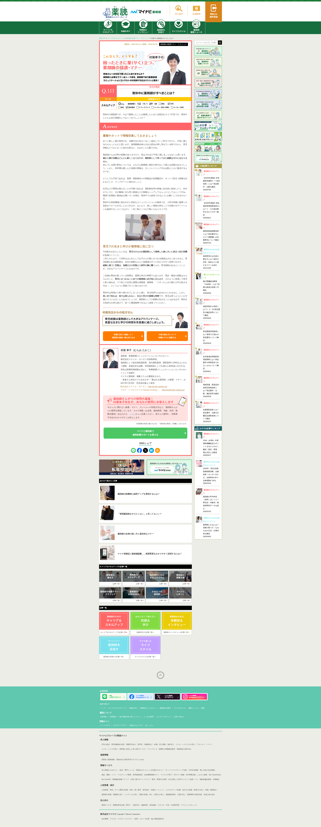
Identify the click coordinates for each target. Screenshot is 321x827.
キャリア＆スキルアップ (117, 708)
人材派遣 (105, 790)
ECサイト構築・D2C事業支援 (185, 775)
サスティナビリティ (125, 819)
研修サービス (106, 805)
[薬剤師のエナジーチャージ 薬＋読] (115, 12)
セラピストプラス (119, 725)
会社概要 (105, 819)
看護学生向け (131, 744)
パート (209, 744)
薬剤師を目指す (165, 708)
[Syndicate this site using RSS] (157, 450)
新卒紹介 (146, 790)
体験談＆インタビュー (148, 708)
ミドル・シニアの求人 (110, 749)
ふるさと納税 (202, 775)
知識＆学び (133, 708)
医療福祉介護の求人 (184, 749)
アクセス (113, 819)
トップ (102, 708)
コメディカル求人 (131, 794)
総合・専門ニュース (127, 770)
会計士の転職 (187, 790)
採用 (136, 819)
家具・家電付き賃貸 (159, 779)
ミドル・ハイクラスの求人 (185, 744)
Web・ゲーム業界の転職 (119, 790)
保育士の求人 (159, 794)
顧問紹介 (213, 790)
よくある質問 (148, 717)
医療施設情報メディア (120, 779)
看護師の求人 (118, 794)
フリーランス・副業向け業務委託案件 (161, 749)
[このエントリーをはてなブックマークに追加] (151, 450)
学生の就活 (106, 744)
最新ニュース (193, 708)
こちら (132, 414)
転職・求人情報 (160, 744)
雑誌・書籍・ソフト (109, 775)
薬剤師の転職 (106, 794)
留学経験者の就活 (118, 744)
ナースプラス (105, 725)
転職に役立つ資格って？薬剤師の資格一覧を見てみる (123, 336)
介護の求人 (181, 794)
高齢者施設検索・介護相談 (209, 779)
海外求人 (170, 744)
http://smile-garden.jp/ (157, 386)
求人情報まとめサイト (110, 770)
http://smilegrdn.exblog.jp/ (173, 390)
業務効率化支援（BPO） (122, 805)
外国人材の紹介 (209, 794)
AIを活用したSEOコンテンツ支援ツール (183, 779)
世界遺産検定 (138, 775)
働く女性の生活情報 (207, 770)
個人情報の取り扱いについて (130, 717)
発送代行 (136, 805)
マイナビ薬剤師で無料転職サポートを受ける (145, 433)
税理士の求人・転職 (201, 790)
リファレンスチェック (189, 805)
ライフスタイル (179, 708)
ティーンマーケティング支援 (176, 770)
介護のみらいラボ (135, 725)
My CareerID (106, 779)
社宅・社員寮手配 (172, 805)
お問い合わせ (179, 717)
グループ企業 (144, 819)
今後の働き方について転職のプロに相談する (167, 336)
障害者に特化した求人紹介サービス (133, 749)
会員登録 (103, 717)
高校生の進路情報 (108, 759)
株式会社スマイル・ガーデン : (134, 386)
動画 (203, 708)
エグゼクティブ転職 (173, 790)
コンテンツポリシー (163, 717)
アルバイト (201, 744)
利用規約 (113, 717)
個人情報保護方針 (157, 819)
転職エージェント (157, 790)
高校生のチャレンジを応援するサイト (150, 770)
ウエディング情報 (124, 775)
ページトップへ (160, 675)
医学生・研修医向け (145, 744)
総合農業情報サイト (151, 775)
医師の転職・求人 (145, 794)
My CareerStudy (215, 775)
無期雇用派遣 (171, 794)
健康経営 (144, 805)
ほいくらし (149, 725)
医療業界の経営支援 (194, 794)
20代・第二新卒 (135, 790)
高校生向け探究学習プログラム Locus (130, 759)
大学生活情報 (193, 770)
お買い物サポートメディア (140, 779)
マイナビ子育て (166, 775)
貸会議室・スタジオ (157, 805)
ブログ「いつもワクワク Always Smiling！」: (141, 390)
